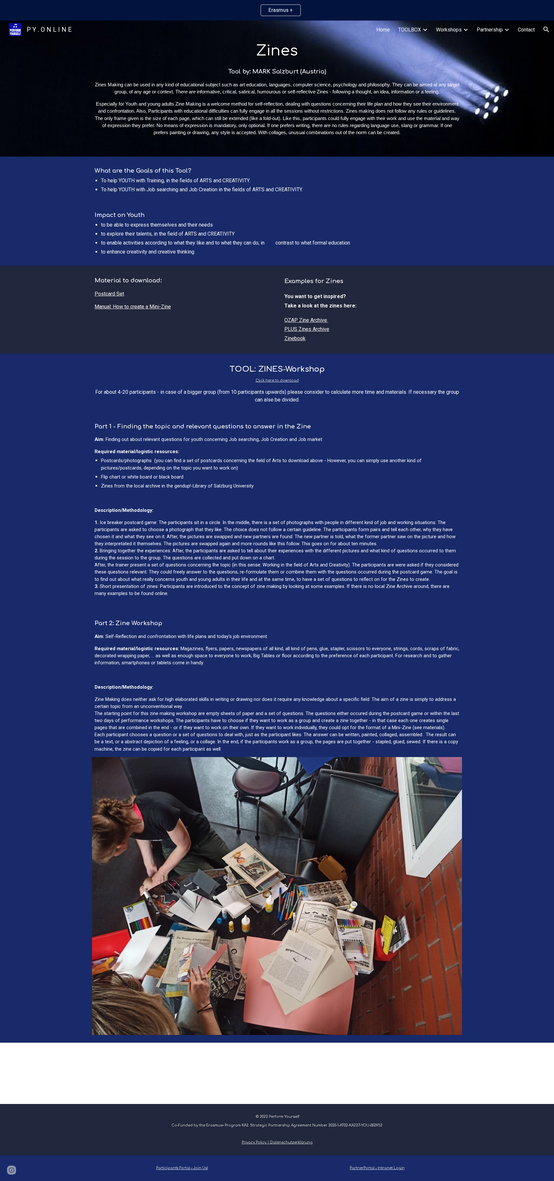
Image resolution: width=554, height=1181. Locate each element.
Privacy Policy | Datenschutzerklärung (277, 1142)
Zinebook (295, 338)
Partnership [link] (490, 30)
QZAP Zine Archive (305, 320)
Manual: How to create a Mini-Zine (133, 307)
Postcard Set (109, 294)
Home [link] (383, 30)
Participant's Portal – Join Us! (182, 1168)
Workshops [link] (449, 30)
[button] (546, 29)
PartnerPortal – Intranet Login (377, 1168)
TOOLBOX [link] (409, 30)
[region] (277, 10)
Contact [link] (526, 30)
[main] (277, 89)
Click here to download (277, 380)
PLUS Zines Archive (306, 329)
